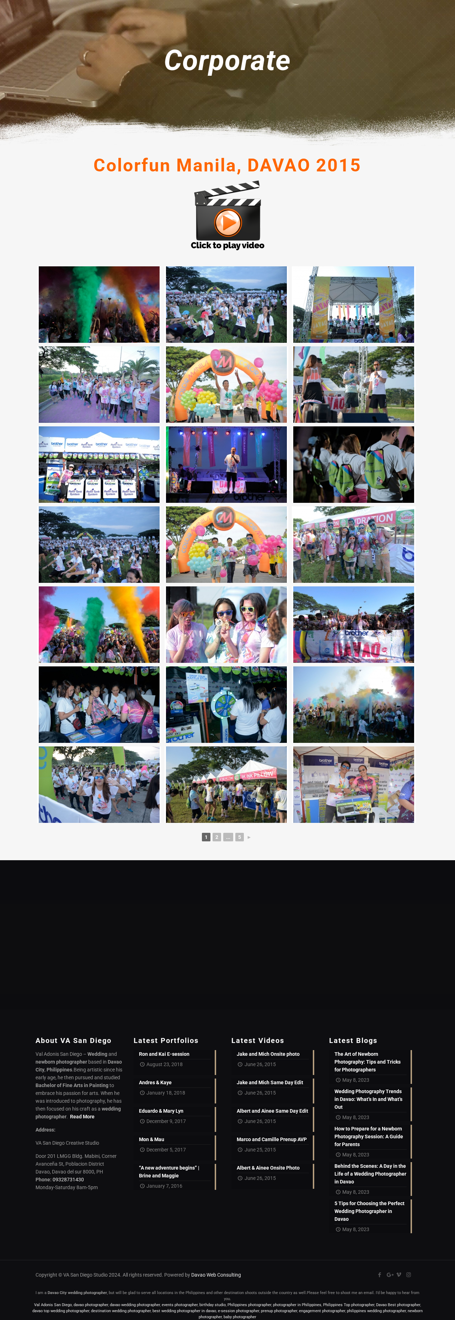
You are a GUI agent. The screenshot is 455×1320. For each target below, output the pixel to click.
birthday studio (212, 1305)
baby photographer (240, 1317)
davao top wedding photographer (60, 1311)
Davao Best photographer (398, 1305)
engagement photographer (322, 1311)
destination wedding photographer (121, 1311)
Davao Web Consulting (216, 1275)
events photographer (180, 1305)
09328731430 (68, 1179)
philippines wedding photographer (376, 1311)
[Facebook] (380, 1275)
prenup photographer (279, 1311)
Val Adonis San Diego (53, 1305)
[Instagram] (408, 1275)
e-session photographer (238, 1311)
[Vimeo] (399, 1275)
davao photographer (91, 1305)
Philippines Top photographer (348, 1305)
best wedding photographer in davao (184, 1311)
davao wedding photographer (135, 1305)
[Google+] (389, 1275)
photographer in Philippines (297, 1305)
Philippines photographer (249, 1305)
